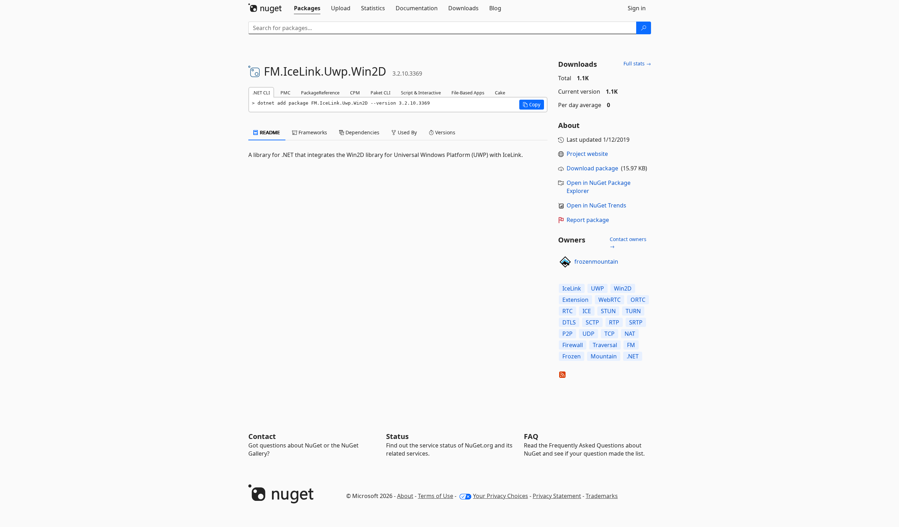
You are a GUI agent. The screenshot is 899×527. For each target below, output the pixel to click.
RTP (614, 322)
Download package (592, 168)
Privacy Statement (557, 496)
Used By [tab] (406, 132)
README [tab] (269, 132)
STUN (608, 311)
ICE (586, 311)
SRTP (636, 322)
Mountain (604, 356)
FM (631, 345)
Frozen (571, 356)
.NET (633, 356)
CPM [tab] (355, 92)
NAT (630, 334)
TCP (609, 334)
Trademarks (602, 496)
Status (397, 436)
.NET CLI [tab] (261, 92)
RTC (567, 311)
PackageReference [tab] (320, 92)
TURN (633, 311)
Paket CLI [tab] (380, 92)
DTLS (569, 322)
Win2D (623, 288)
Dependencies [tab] (361, 132)
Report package (588, 220)
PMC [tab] (285, 92)
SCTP (592, 322)
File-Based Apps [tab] (467, 92)
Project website (587, 154)
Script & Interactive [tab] (421, 92)
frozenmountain (596, 261)
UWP (597, 288)
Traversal (605, 345)
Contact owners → (628, 243)
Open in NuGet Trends (596, 205)
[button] (531, 105)
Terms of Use (435, 496)
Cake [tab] (500, 92)
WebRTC (609, 300)
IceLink (571, 288)
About (405, 496)
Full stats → (637, 63)
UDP (588, 334)
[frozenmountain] (565, 262)
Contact (262, 436)
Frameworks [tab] (312, 132)
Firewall (572, 345)
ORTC (638, 300)
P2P (567, 334)
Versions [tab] (444, 132)
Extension (575, 300)
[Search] (643, 28)
